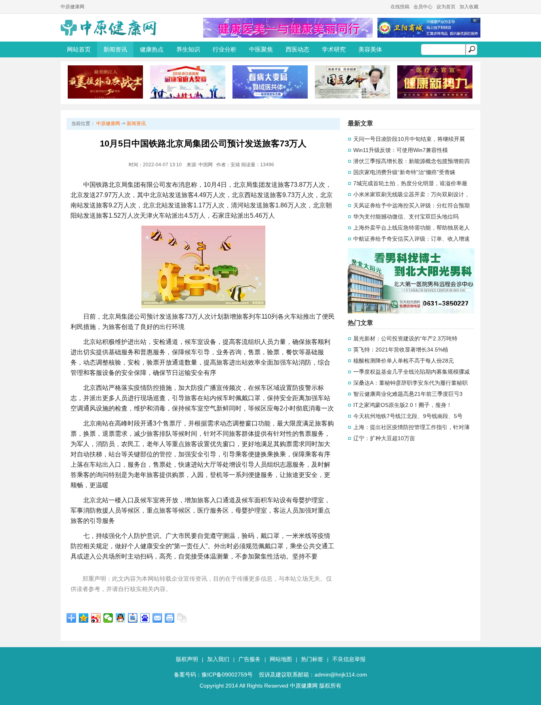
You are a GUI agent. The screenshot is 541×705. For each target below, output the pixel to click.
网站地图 (281, 659)
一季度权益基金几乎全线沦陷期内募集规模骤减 (411, 372)
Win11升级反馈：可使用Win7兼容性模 (400, 150)
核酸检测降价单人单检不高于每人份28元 (403, 360)
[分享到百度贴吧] (133, 618)
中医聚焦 (261, 49)
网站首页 (79, 49)
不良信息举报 (349, 659)
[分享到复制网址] (182, 618)
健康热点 (152, 49)
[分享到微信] (108, 618)
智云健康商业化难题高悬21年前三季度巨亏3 (408, 394)
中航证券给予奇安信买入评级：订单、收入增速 (411, 239)
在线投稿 (400, 7)
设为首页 (445, 7)
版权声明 (187, 659)
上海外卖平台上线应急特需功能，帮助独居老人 (411, 227)
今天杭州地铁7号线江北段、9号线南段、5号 (408, 416)
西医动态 (297, 49)
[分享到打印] (170, 618)
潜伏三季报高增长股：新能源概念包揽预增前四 (411, 161)
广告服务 (249, 659)
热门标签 (312, 659)
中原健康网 (72, 7)
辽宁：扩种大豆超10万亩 (384, 438)
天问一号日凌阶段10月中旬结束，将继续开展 (409, 139)
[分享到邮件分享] (157, 618)
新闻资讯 (115, 49)
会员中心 (422, 7)
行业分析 (224, 49)
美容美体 (370, 49)
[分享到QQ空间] (84, 618)
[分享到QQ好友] (121, 618)
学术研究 (334, 49)
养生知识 (188, 49)
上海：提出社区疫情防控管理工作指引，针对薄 (411, 427)
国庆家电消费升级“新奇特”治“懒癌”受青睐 (404, 172)
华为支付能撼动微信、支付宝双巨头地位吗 (406, 216)
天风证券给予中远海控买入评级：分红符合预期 (411, 205)
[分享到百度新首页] (145, 618)
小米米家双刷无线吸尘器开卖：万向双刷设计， (411, 194)
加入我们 (218, 659)
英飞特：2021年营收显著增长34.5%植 (400, 349)
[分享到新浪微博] (96, 618)
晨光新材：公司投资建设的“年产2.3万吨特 (405, 338)
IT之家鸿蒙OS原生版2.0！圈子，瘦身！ (402, 405)
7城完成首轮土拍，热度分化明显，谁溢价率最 (410, 183)
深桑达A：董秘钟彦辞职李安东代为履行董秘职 (410, 383)
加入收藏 (468, 7)
